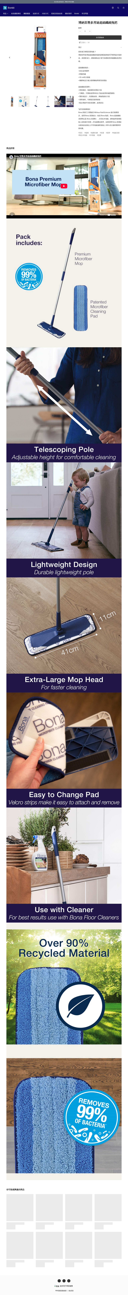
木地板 (92, 135)
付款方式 (45, 13)
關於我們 (68, 13)
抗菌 (99, 135)
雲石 (80, 133)
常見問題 (85, 13)
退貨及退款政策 (56, 13)
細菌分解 (95, 133)
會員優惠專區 (16, 13)
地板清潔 (116, 133)
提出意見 (71, 1290)
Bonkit (76, 13)
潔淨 (108, 133)
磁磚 (87, 133)
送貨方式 (36, 13)
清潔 (102, 133)
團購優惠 (27, 13)
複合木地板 (83, 135)
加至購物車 (100, 37)
